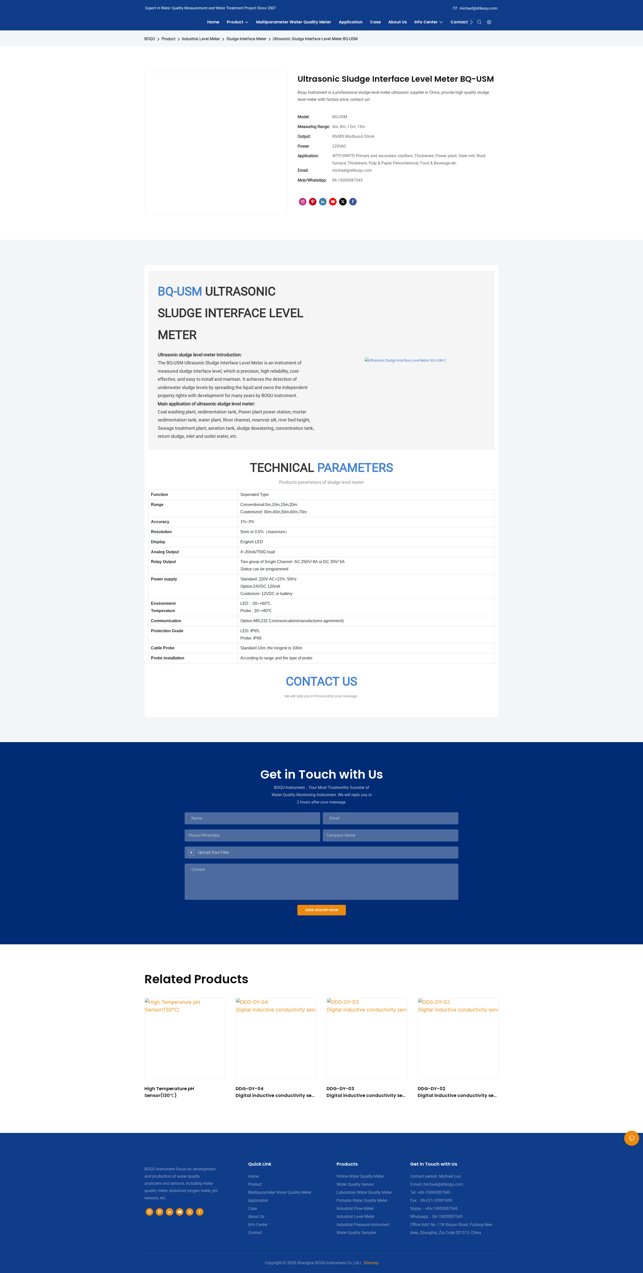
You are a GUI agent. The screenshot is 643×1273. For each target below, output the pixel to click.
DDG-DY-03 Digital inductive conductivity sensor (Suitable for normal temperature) (366, 1092)
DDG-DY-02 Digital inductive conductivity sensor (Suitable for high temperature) (458, 1092)
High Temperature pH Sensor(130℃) (169, 1091)
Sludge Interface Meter (246, 38)
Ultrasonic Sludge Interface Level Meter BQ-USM (315, 38)
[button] (471, 22)
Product (168, 38)
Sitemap (371, 1262)
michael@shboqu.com (478, 8)
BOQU (149, 38)
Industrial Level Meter (201, 38)
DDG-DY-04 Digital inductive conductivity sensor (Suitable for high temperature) (275, 1092)
